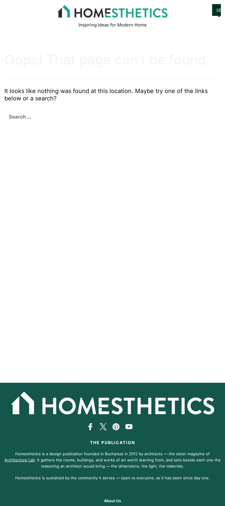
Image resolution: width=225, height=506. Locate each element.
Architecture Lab (19, 460)
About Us (112, 500)
